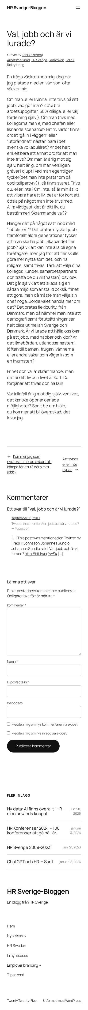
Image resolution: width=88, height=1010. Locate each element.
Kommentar (16, 605)
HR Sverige (39, 60)
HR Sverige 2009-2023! (29, 847)
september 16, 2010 (25, 518)
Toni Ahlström (32, 55)
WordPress (73, 1000)
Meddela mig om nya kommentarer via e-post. (44, 724)
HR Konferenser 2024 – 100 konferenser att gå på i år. (33, 830)
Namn (12, 661)
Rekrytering (15, 64)
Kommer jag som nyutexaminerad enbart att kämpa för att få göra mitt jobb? (29, 464)
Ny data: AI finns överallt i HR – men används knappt (36, 811)
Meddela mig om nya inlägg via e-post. (39, 733)
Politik (69, 60)
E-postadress (18, 682)
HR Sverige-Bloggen (26, 7)
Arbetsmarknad (18, 60)
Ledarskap (56, 60)
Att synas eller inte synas (70, 464)
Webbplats (15, 703)
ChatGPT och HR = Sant (30, 861)
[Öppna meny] (78, 8)
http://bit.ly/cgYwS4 (41, 553)
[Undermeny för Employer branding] (40, 965)
